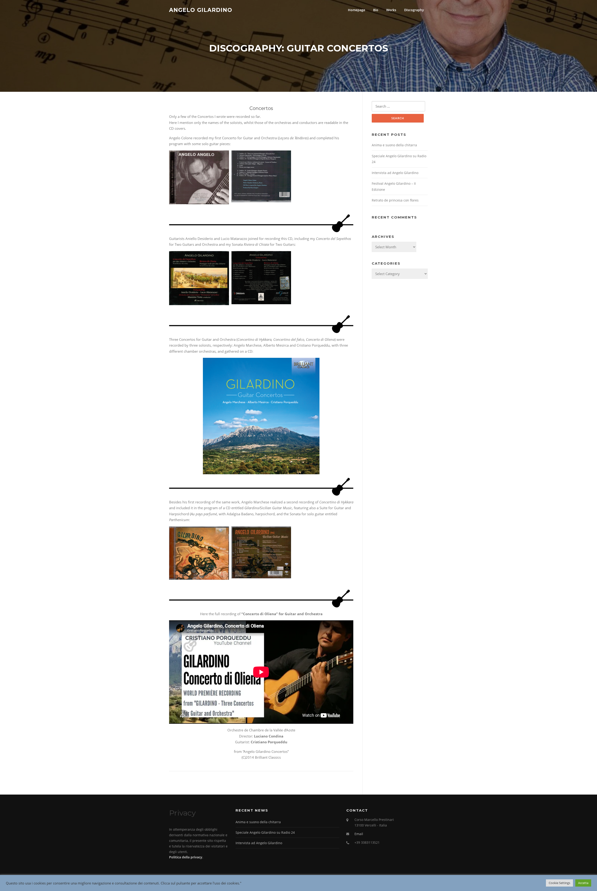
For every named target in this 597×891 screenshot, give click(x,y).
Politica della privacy (185, 857)
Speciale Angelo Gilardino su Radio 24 (265, 832)
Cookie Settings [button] (559, 883)
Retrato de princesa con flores (395, 200)
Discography (414, 10)
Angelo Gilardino (200, 10)
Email (358, 834)
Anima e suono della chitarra (394, 145)
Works (391, 10)
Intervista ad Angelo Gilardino (395, 173)
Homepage (356, 10)
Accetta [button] (583, 883)
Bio (375, 10)
